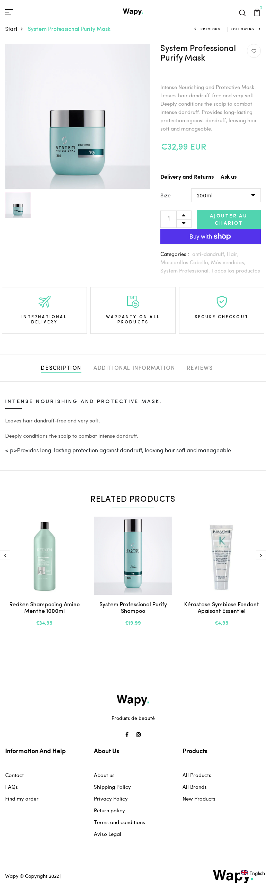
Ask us (229, 177)
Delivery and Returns (187, 177)
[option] (77, 116)
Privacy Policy (111, 798)
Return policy (109, 810)
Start (11, 28)
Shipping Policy (112, 786)
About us (104, 774)
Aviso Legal (107, 833)
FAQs (11, 786)
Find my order (21, 798)
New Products (199, 798)
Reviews (200, 368)
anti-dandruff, (209, 253)
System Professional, (185, 270)
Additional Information (134, 368)
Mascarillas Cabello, (185, 262)
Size (165, 195)
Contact (14, 774)
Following (243, 29)
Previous (210, 29)
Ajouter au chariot (229, 219)
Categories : (174, 253)
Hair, (233, 253)
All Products (197, 774)
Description (61, 368)
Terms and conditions (119, 822)
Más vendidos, (228, 262)
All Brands (195, 786)
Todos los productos (235, 270)
